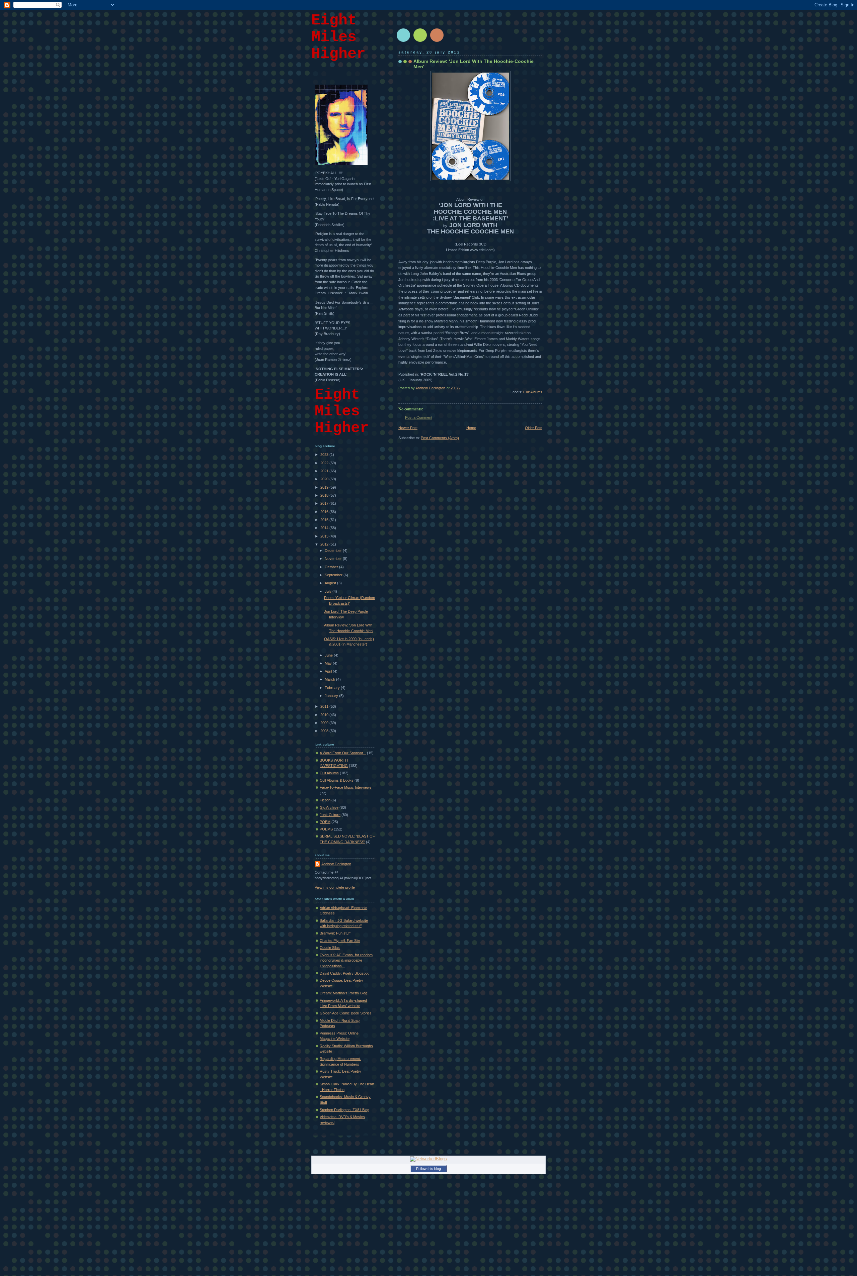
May (329, 663)
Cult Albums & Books (337, 780)
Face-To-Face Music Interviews (346, 787)
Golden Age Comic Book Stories (346, 1013)
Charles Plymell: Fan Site (340, 941)
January (332, 696)
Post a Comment (418, 417)
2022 (324, 463)
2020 (324, 479)
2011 (324, 706)
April (329, 671)
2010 (324, 715)
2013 (324, 536)
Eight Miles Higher (338, 37)
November (334, 559)
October (332, 567)
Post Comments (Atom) (440, 438)
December (334, 551)
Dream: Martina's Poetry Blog (343, 993)
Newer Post (407, 428)
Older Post (533, 428)
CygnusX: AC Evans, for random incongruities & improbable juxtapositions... (346, 960)
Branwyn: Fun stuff (335, 933)
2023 (324, 455)
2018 (324, 495)
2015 (324, 520)
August (331, 583)
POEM (325, 822)
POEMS (326, 829)
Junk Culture (330, 815)
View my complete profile (335, 887)
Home (471, 428)
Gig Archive (329, 807)
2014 (324, 528)
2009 (324, 723)
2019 (324, 487)
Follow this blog (428, 1169)
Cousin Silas (330, 948)
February (333, 688)
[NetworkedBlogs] (428, 1158)
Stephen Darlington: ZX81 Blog (344, 1110)
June (329, 655)
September (334, 575)
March (330, 679)
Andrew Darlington (336, 864)
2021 (324, 471)
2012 (324, 544)
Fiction (325, 800)
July (328, 591)
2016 (324, 512)
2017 (324, 503)
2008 (324, 731)
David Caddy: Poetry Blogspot (344, 973)
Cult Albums (532, 392)
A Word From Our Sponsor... (343, 753)
